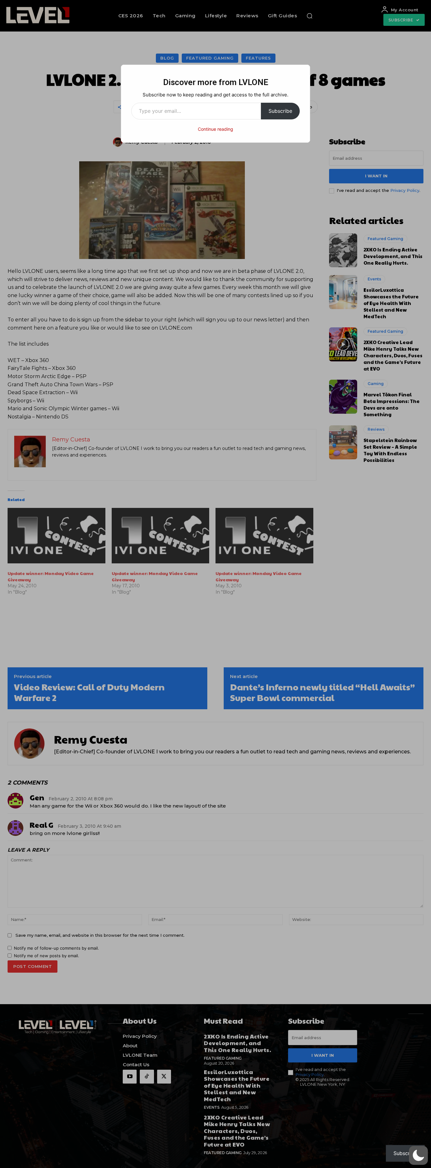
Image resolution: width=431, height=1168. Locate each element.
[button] (418, 1155)
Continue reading (215, 129)
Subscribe (280, 111)
